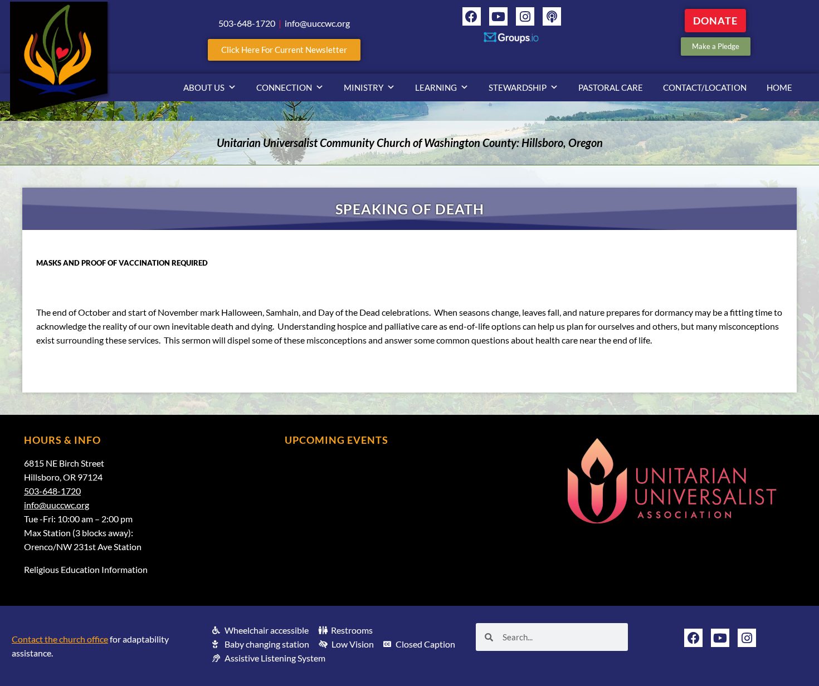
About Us (204, 87)
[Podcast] (552, 16)
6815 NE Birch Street (64, 463)
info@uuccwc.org (56, 504)
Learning (436, 87)
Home (779, 87)
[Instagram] (525, 16)
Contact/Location (705, 87)
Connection (284, 87)
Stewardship (518, 87)
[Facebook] (471, 16)
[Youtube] (498, 16)
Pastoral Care (610, 87)
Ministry (363, 87)
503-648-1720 (52, 491)
